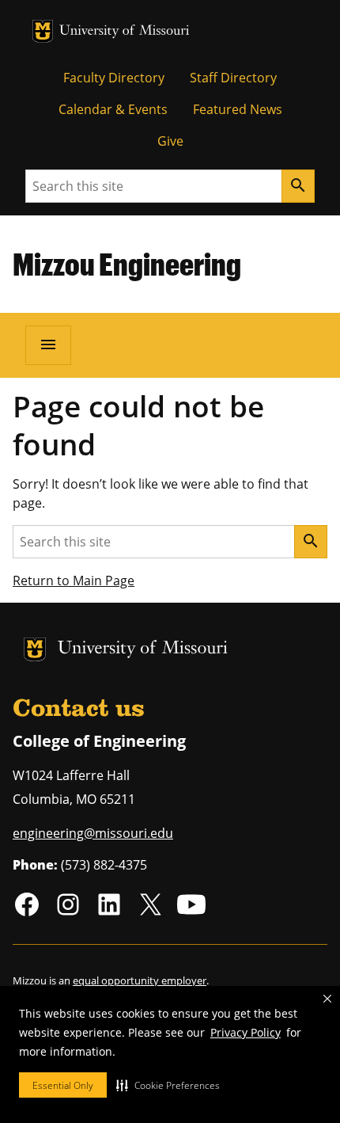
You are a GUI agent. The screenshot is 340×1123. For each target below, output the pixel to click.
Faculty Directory (113, 77)
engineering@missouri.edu (93, 833)
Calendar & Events (113, 109)
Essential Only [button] (62, 1085)
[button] (168, 1085)
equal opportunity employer (139, 980)
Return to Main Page (73, 580)
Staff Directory (233, 77)
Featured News (237, 109)
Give (170, 141)
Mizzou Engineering (127, 264)
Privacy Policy (245, 1032)
